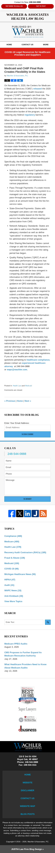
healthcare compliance (38, 360)
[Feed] (43, 513)
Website (27, 782)
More (45, 45)
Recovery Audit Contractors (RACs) (25, 552)
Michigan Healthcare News (20, 574)
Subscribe (28, 434)
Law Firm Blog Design (26, 849)
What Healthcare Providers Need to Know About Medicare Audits (25, 666)
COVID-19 (11, 569)
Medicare (11, 541)
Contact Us (27, 45)
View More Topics (13, 601)
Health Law (17, 386)
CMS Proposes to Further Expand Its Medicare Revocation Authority (23, 654)
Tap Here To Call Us (14, 6)
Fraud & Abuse (14, 558)
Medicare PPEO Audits (15, 644)
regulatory (29, 115)
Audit (9, 585)
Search (48, 622)
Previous (9, 401)
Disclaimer (27, 790)
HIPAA (9, 579)
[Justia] (35, 513)
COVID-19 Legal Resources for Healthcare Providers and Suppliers (27, 53)
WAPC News (12, 590)
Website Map (27, 806)
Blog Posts (28, 814)
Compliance (13, 536)
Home (9, 45)
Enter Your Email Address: (16, 423)
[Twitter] (20, 513)
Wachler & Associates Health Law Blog (27, 31)
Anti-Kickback (13, 596)
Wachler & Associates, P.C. (38, 842)
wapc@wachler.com (17, 369)
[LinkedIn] (27, 513)
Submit (27, 499)
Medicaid (28, 386)
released (37, 88)
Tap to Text (41, 6)
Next (28, 401)
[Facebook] (12, 513)
